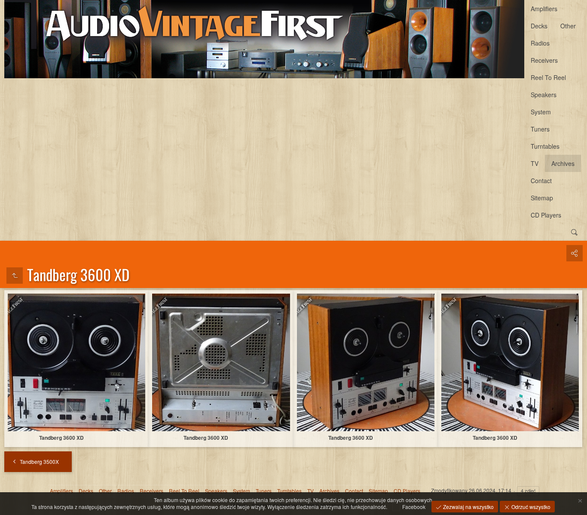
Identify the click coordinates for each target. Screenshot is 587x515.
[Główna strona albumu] (264, 39)
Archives (563, 163)
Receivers (544, 60)
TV (534, 163)
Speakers (543, 94)
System (541, 111)
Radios (540, 43)
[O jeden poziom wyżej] (14, 275)
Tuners (540, 129)
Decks (539, 25)
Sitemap (542, 197)
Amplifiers (544, 8)
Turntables (545, 146)
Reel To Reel (548, 77)
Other (568, 25)
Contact (541, 180)
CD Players (546, 215)
